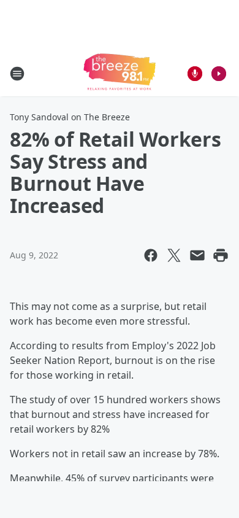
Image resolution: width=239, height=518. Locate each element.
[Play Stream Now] (218, 73)
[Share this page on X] (174, 255)
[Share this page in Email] (197, 255)
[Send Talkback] (195, 73)
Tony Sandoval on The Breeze (70, 117)
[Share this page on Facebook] (150, 255)
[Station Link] (119, 73)
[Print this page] (220, 255)
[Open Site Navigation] (17, 73)
